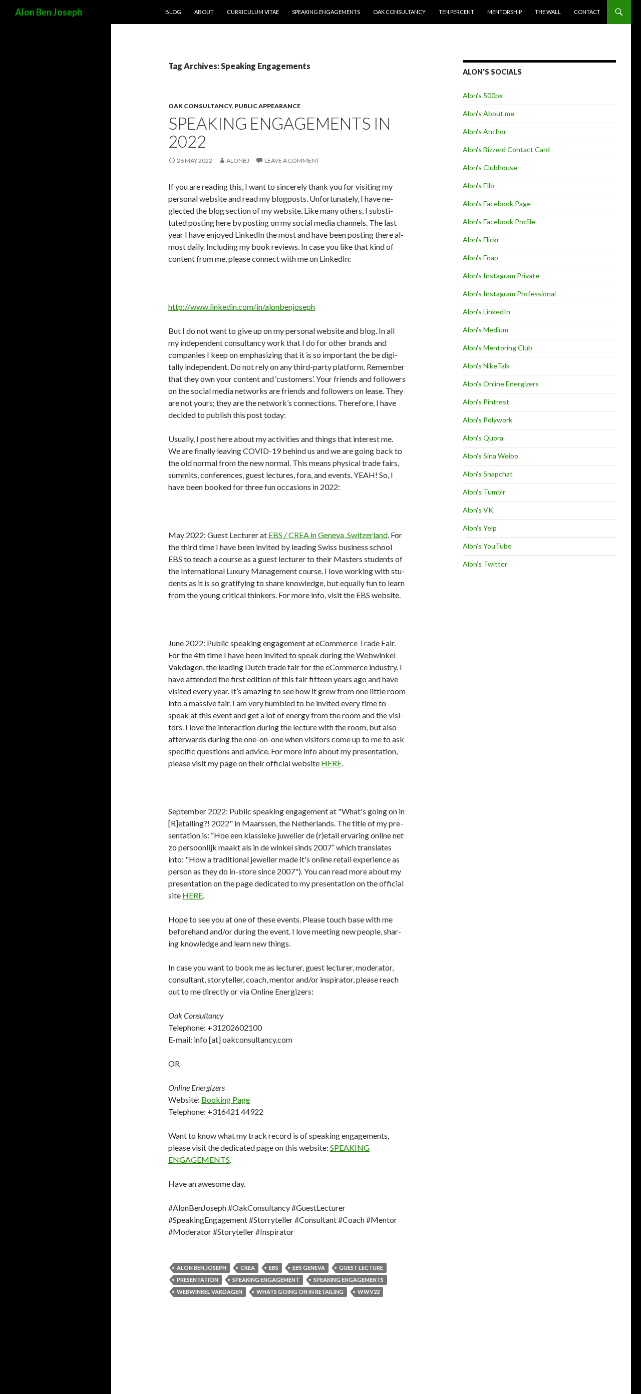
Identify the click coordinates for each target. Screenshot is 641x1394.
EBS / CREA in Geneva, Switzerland (328, 535)
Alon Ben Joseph (48, 12)
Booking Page (225, 1099)
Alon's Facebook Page (497, 203)
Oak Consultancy (399, 12)
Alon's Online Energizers (501, 383)
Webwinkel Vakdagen (209, 1291)
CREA (247, 1267)
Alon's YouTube (487, 546)
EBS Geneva (308, 1267)
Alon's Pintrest (486, 401)
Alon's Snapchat (488, 474)
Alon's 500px (483, 95)
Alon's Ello (478, 185)
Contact (587, 12)
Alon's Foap (480, 257)
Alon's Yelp (480, 528)
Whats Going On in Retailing (300, 1291)
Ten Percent (456, 12)
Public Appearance (267, 106)
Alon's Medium (485, 329)
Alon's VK (478, 510)
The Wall (548, 12)
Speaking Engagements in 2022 (279, 132)
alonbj (237, 160)
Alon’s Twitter (485, 564)
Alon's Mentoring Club (497, 347)
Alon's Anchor (484, 131)
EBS (273, 1267)
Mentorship (504, 12)
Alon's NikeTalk (486, 365)
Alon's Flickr (481, 239)
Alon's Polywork (487, 419)
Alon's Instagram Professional (509, 293)
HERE (331, 763)
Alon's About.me (488, 113)
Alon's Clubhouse (490, 167)
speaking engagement (265, 1279)
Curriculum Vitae (253, 12)
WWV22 (369, 1291)
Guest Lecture (361, 1267)
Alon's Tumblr (484, 492)
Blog (173, 12)
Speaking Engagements (326, 12)
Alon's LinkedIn (486, 311)
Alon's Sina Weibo (490, 455)
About (204, 12)
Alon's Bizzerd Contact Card (506, 149)
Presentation (197, 1279)
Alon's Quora (483, 437)
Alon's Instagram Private (501, 275)
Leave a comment (291, 160)
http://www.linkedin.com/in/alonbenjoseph (241, 306)
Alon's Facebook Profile (499, 221)
